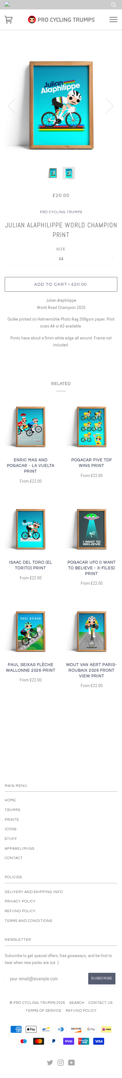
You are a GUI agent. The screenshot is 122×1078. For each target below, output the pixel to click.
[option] (61, 105)
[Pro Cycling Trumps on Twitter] (50, 1064)
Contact (14, 858)
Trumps (12, 810)
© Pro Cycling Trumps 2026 (37, 1003)
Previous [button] (15, 105)
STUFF (11, 839)
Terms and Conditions (28, 921)
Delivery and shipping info (34, 892)
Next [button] (105, 105)
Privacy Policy (20, 901)
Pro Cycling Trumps (61, 212)
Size (61, 249)
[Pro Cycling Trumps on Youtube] (71, 1064)
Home (10, 800)
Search (76, 1003)
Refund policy (20, 911)
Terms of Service (44, 1010)
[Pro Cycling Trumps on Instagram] (61, 1064)
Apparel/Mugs (19, 848)
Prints (12, 819)
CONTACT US (101, 1003)
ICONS (11, 829)
